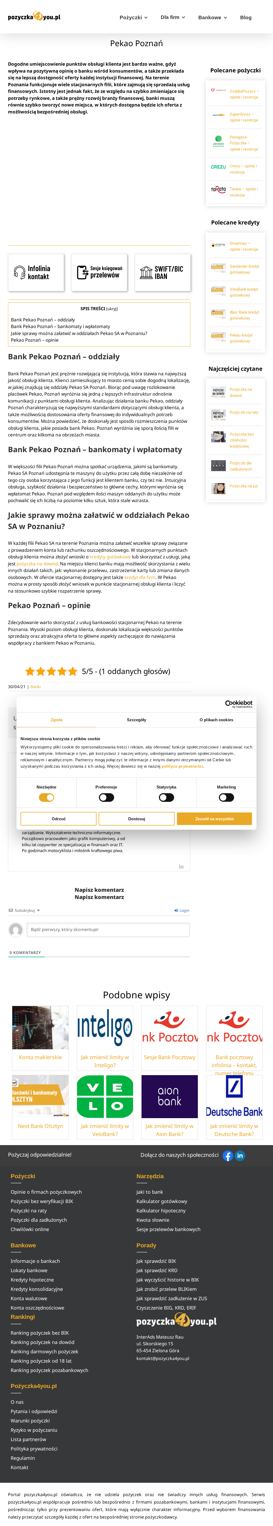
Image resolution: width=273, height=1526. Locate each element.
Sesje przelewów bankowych (168, 1229)
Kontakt (20, 1467)
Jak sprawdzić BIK (156, 1261)
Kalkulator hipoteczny (161, 1210)
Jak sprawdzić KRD (157, 1270)
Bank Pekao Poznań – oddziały (43, 320)
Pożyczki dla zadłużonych (39, 1220)
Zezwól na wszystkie (214, 819)
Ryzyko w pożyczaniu (34, 1430)
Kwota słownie (152, 1220)
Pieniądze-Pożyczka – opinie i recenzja (244, 143)
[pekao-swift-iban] (163, 256)
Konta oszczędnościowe (37, 1307)
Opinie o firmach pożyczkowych (46, 1192)
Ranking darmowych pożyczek (44, 1351)
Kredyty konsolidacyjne (37, 1289)
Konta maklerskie (40, 1057)
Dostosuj (136, 819)
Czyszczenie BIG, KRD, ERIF (166, 1307)
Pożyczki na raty (244, 412)
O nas (17, 1402)
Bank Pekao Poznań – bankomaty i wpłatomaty (60, 326)
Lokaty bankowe (29, 1270)
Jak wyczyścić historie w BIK (167, 1279)
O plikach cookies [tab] (216, 719)
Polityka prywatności (34, 1448)
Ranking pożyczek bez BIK (40, 1333)
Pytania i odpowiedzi (34, 1411)
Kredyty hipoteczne (32, 1279)
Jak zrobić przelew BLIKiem (166, 1289)
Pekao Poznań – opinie (35, 340)
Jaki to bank (149, 1192)
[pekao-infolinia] (36, 256)
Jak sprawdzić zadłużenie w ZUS (171, 1298)
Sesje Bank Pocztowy (169, 1057)
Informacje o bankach (35, 1261)
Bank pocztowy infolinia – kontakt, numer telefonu (234, 1065)
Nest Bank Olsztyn (40, 1126)
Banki (35, 686)
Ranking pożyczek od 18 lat (41, 1361)
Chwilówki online (30, 1229)
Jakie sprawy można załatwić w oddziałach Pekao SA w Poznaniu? (79, 333)
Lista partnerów (28, 1439)
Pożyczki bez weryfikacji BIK (42, 1201)
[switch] (106, 797)
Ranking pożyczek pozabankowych (49, 1370)
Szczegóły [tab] (136, 719)
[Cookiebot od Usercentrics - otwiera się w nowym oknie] (229, 704)
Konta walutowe (29, 1298)
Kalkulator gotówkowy (161, 1201)
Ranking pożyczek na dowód (42, 1342)
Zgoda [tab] (57, 719)
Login (184, 910)
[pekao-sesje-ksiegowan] (99, 256)
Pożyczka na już (244, 486)
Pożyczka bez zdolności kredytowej (242, 440)
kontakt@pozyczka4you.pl (162, 1358)
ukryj (112, 308)
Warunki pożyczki (30, 1420)
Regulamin (23, 1458)
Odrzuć (59, 819)
